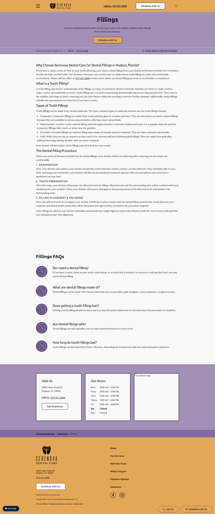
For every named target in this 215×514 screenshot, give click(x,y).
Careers (69, 504)
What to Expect (118, 471)
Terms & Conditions (57, 504)
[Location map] (156, 397)
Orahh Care (78, 504)
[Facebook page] (113, 495)
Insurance (115, 486)
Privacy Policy (42, 504)
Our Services (117, 455)
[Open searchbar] (176, 6)
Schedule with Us (150, 5)
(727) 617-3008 (82, 51)
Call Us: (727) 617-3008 (115, 6)
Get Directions (55, 406)
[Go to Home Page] (60, 6)
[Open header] (38, 6)
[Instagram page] (122, 495)
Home (113, 448)
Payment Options (119, 479)
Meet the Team (118, 463)
